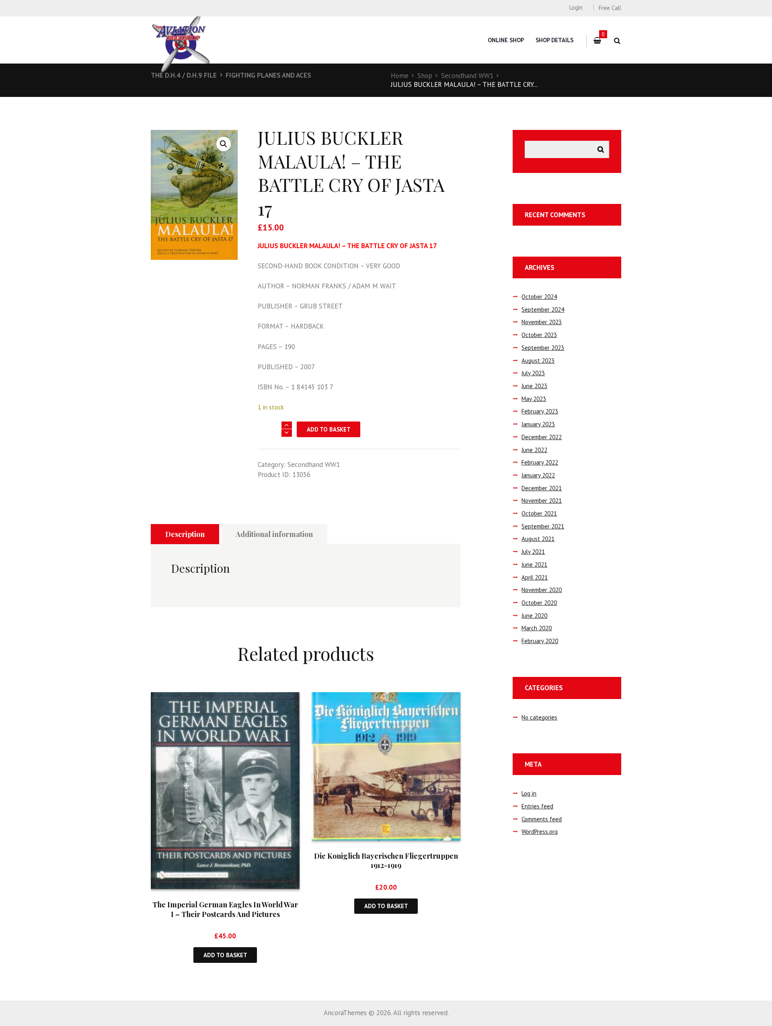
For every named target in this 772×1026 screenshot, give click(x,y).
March (537, 628)
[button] (223, 144)
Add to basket (329, 429)
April (535, 577)
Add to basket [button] (225, 955)
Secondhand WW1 (467, 75)
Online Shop (506, 40)
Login (575, 7)
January (538, 424)
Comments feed (542, 819)
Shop (424, 75)
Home (400, 75)
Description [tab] (185, 534)
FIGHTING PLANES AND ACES (268, 75)
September (543, 309)
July (533, 373)
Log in (529, 793)
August (538, 360)
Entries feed (537, 806)
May (534, 399)
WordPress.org (540, 831)
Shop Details (554, 40)
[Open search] (617, 41)
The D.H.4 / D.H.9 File (184, 75)
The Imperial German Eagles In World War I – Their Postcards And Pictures (225, 909)
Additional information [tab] (274, 534)
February (540, 411)
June (534, 386)
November (542, 322)
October (539, 296)
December (542, 437)
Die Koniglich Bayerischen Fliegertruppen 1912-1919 (386, 860)
